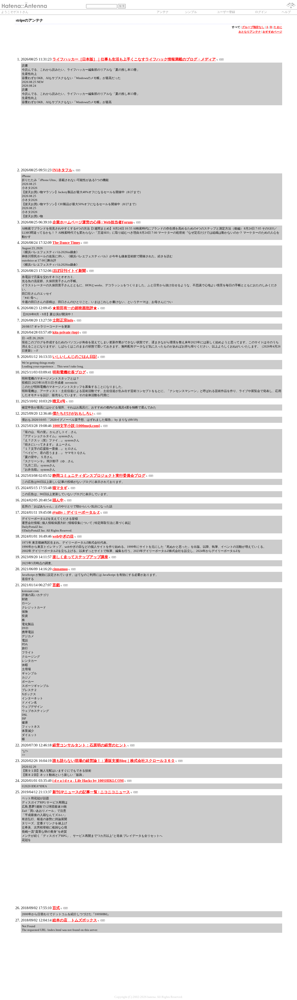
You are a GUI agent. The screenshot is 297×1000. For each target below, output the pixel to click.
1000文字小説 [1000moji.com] (76, 426)
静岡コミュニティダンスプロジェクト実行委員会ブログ (98, 476)
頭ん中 (58, 500)
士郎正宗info (62, 320)
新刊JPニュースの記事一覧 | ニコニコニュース (91, 792)
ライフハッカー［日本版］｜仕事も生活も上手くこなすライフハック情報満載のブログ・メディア (134, 59)
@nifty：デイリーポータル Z (76, 512)
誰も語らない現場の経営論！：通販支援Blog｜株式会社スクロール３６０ (113, 761)
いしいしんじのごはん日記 (74, 357)
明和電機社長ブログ (69, 372)
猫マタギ (59, 488)
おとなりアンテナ (250, 31)
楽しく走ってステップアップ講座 (80, 557)
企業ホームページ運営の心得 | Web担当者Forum (92, 222)
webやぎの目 (63, 536)
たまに (278, 27)
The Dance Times (66, 243)
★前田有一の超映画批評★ (74, 308)
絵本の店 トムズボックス (74, 920)
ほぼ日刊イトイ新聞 (69, 271)
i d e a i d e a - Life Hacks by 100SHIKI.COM (88, 781)
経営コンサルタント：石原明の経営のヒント (89, 745)
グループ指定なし (253, 27)
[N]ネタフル (62, 170)
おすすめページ (272, 31)
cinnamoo (60, 569)
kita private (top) (65, 332)
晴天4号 (58, 401)
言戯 (56, 585)
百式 (56, 908)
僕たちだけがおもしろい (72, 413)
